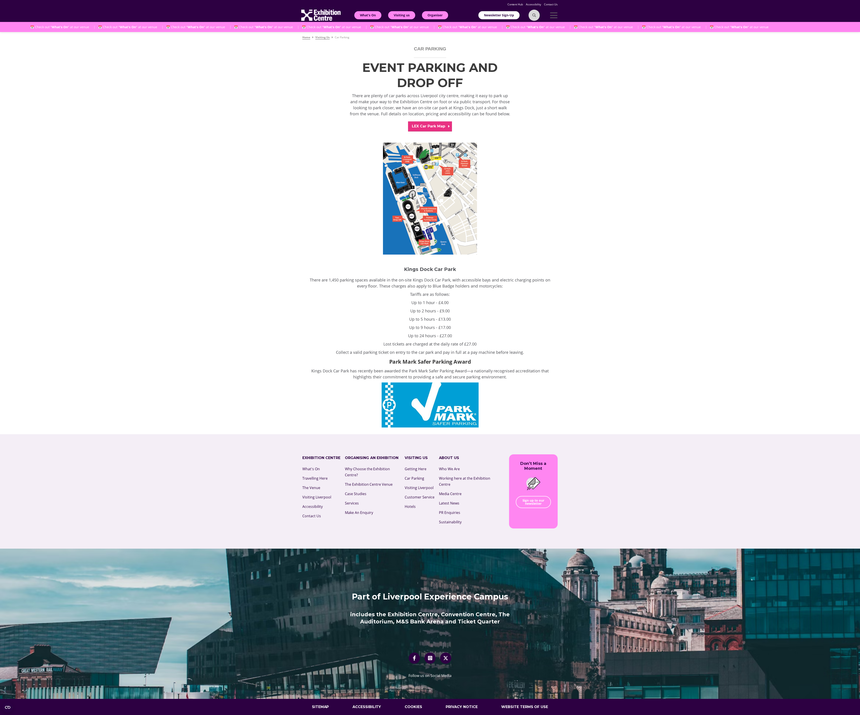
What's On (368, 15)
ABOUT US (449, 458)
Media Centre (450, 493)
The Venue (311, 487)
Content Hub (515, 4)
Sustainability (450, 522)
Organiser (435, 15)
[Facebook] (414, 658)
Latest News (449, 503)
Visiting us (402, 15)
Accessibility (534, 4)
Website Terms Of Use (524, 707)
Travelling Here (315, 478)
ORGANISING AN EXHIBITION (372, 458)
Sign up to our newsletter (533, 502)
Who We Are (449, 468)
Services (352, 503)
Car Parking (414, 478)
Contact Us (551, 4)
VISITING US (416, 458)
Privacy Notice (462, 707)
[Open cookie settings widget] (7, 707)
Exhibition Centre (321, 458)
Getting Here (415, 468)
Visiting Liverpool (316, 497)
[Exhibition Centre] (321, 14)
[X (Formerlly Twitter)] (445, 658)
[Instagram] (430, 658)
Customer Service (419, 497)
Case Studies (355, 493)
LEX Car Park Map (429, 126)
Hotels (410, 506)
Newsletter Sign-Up (499, 15)
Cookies (413, 707)
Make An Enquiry (359, 512)
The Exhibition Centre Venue (369, 484)
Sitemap (320, 707)
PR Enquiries (449, 512)
